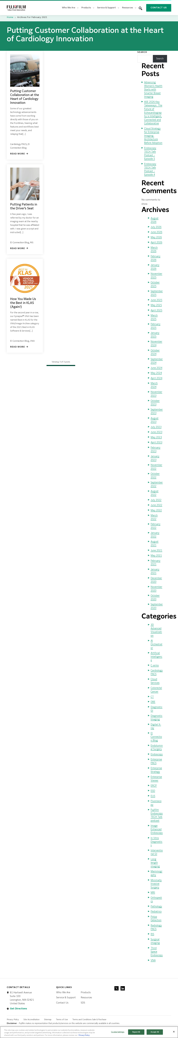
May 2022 (156, 510)
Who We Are (63, 992)
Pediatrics (156, 911)
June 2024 (156, 368)
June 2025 (156, 300)
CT (152, 697)
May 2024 (156, 373)
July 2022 (156, 500)
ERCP (154, 785)
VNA (32, 341)
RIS (31, 243)
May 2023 (156, 437)
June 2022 (156, 505)
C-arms (155, 665)
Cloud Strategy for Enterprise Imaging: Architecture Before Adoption (153, 135)
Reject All (136, 1032)
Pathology (156, 906)
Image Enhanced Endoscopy (157, 829)
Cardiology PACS (18, 144)
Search (142, 52)
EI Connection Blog (19, 243)
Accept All (155, 1032)
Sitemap (47, 1020)
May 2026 (156, 237)
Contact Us (159, 8)
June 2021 (156, 550)
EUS (153, 796)
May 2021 (156, 555)
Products (86, 992)
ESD (153, 791)
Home (10, 17)
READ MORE (17, 154)
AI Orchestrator (156, 644)
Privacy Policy (13, 1020)
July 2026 (156, 227)
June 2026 (156, 232)
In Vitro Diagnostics (156, 841)
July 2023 (156, 427)
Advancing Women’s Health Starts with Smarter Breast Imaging (153, 89)
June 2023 (156, 432)
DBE (153, 702)
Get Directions (18, 1009)
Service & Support (66, 997)
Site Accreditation (31, 1020)
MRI (153, 892)
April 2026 (156, 242)
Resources (86, 997)
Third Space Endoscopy (157, 951)
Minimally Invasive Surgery (156, 884)
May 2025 (156, 305)
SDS (83, 1003)
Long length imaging (155, 863)
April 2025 (156, 310)
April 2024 (156, 378)
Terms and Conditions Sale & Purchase (89, 1020)
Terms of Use (62, 1020)
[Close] (174, 1031)
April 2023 (156, 442)
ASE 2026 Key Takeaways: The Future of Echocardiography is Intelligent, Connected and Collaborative (153, 113)
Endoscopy (157, 754)
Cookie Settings (117, 1032)
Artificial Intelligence (156, 656)
